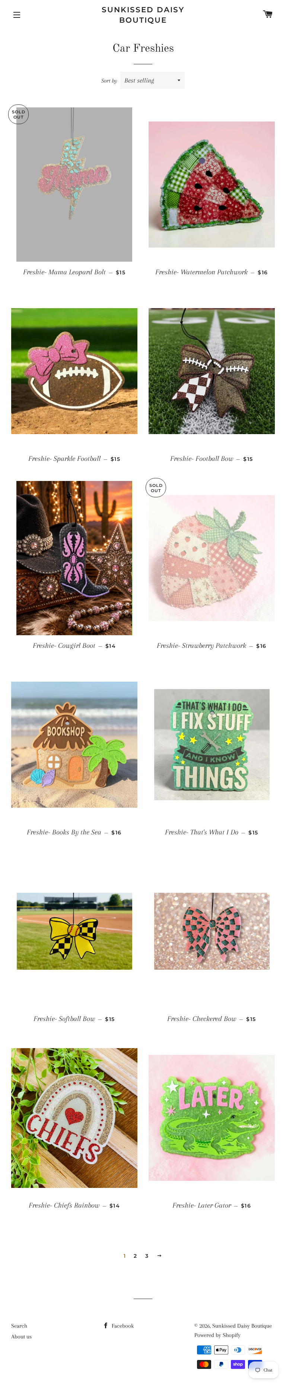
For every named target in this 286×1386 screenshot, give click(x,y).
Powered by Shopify (217, 1335)
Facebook (122, 1325)
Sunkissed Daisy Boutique (143, 15)
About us (21, 1336)
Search (19, 1325)
